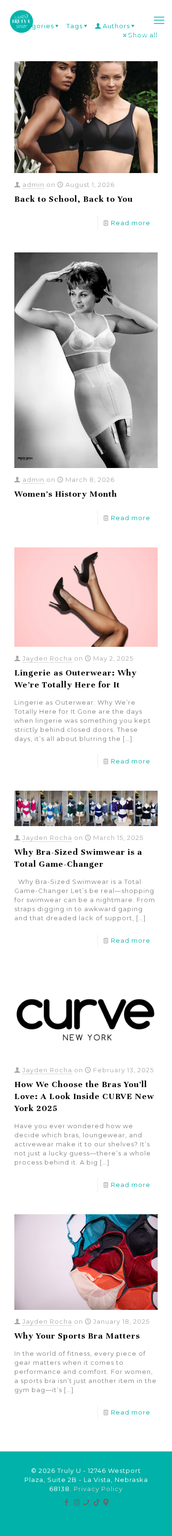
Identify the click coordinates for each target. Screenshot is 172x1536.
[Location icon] (106, 1502)
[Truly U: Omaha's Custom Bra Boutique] (21, 21)
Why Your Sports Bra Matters (77, 1335)
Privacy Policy (98, 1488)
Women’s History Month (65, 494)
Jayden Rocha (47, 658)
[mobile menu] (159, 20)
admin (33, 184)
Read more (130, 223)
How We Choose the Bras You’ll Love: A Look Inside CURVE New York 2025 (84, 1096)
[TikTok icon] (96, 1502)
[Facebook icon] (66, 1502)
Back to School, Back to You (73, 199)
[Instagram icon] (76, 1502)
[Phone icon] (86, 1502)
